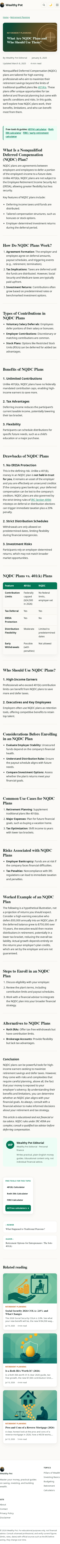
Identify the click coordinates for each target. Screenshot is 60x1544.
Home (6, 17)
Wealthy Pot (14, 5)
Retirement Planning (20, 17)
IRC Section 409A (41, 499)
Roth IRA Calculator (17, 1193)
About (3, 1504)
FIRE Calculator (15, 1199)
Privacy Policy (7, 1513)
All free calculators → (18, 1208)
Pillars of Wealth (52, 1472)
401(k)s (42, 87)
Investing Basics (52, 1477)
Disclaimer (5, 1517)
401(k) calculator (37, 129)
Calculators (49, 1490)
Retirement (49, 1485)
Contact (4, 1508)
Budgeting (49, 1481)
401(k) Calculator (16, 1187)
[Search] (44, 5)
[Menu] (57, 5)
